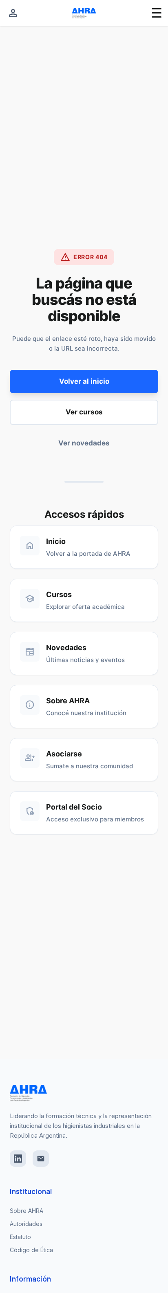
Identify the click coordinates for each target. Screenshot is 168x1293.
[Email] (41, 1158)
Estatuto (20, 1236)
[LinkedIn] (18, 1158)
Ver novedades (84, 443)
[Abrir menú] (156, 13)
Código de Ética (31, 1249)
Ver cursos (84, 412)
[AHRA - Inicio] (84, 13)
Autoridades (26, 1223)
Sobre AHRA (26, 1210)
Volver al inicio (84, 381)
